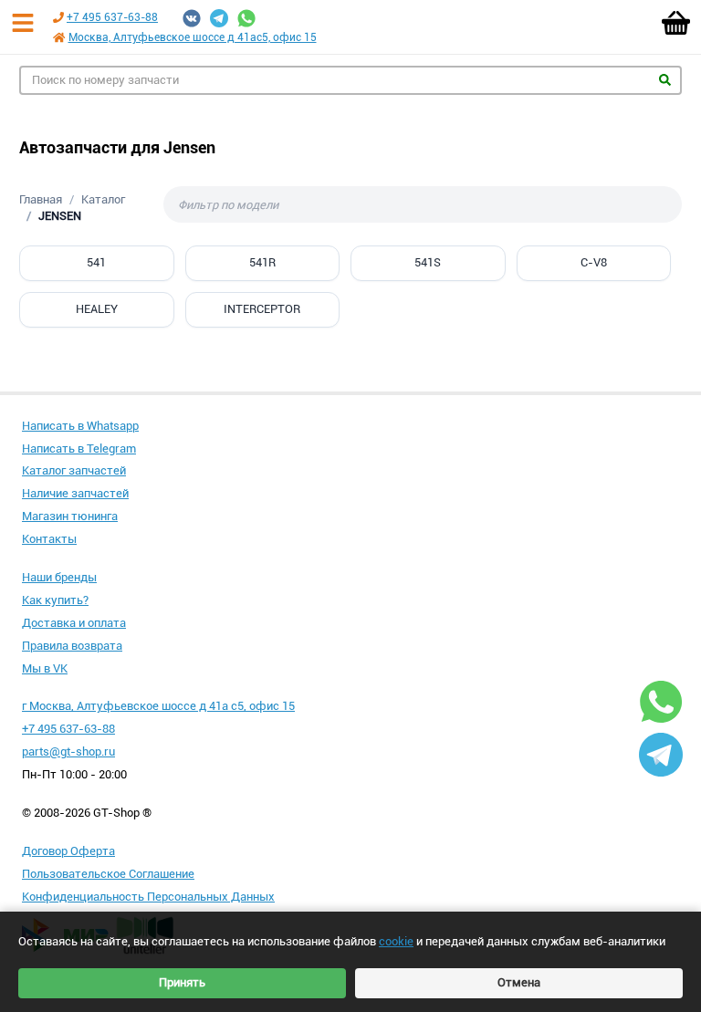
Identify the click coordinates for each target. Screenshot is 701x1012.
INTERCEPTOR (262, 309)
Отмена (518, 982)
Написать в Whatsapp (80, 426)
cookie (396, 941)
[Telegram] (219, 18)
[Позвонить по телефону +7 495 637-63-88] (58, 17)
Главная (40, 199)
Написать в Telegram (79, 448)
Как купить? (55, 600)
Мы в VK (45, 668)
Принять (182, 982)
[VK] (192, 18)
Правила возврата (72, 645)
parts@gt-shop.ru (68, 751)
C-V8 (594, 262)
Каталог (103, 199)
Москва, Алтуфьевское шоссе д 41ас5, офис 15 (192, 37)
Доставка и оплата (74, 623)
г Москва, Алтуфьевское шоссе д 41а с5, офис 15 (158, 706)
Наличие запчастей (75, 493)
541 (96, 262)
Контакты (49, 539)
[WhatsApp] (246, 18)
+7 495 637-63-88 (112, 17)
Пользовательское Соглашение (108, 874)
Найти (665, 80)
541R (262, 262)
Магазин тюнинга (70, 516)
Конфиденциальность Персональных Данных (148, 896)
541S (427, 262)
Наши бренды (59, 577)
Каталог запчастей (74, 470)
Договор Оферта (68, 851)
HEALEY (97, 309)
